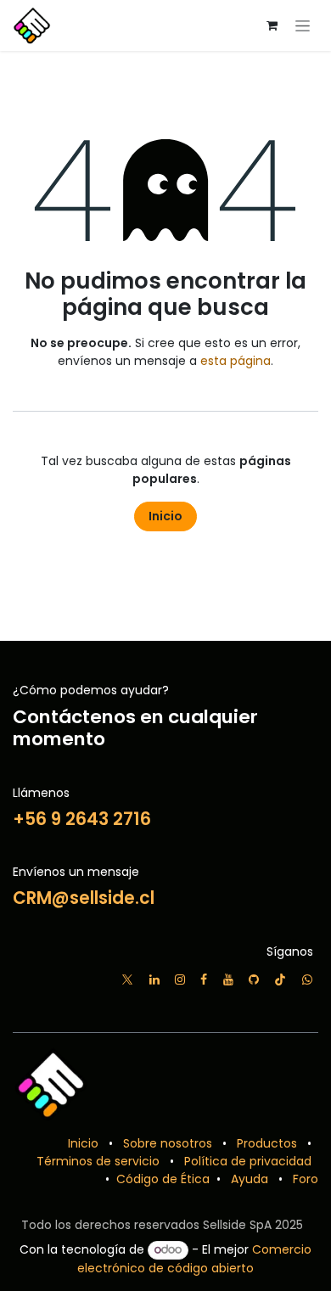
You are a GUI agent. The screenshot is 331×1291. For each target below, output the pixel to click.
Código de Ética (161, 1178)
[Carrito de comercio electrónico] (271, 25)
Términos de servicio (98, 1161)
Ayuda (249, 1178)
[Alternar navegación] (302, 25)
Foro (305, 1178)
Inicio (165, 516)
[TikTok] (280, 979)
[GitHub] (253, 979)
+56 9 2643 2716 (82, 819)
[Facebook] (203, 979)
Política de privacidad (247, 1161)
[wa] (307, 979)
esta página (235, 360)
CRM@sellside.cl (83, 898)
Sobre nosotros (167, 1143)
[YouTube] (228, 979)
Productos (267, 1143)
